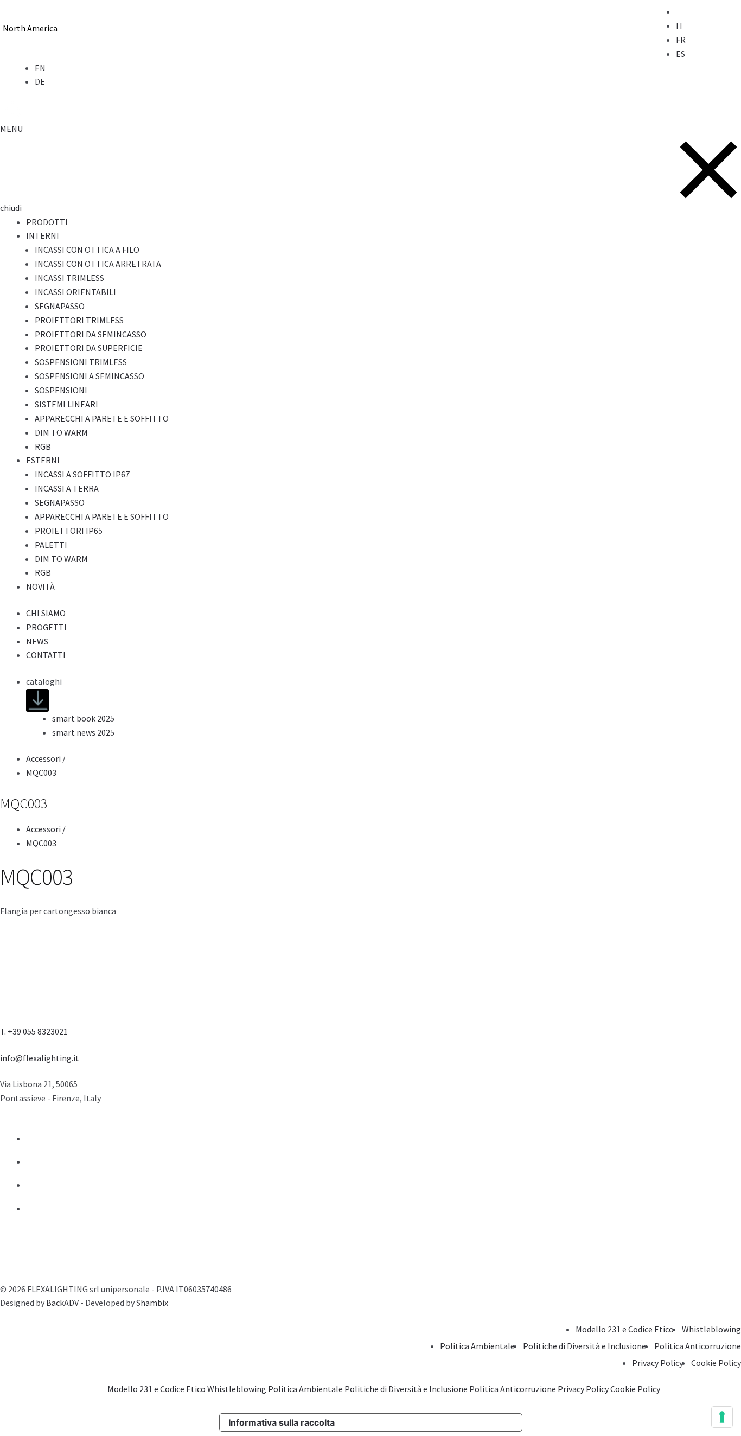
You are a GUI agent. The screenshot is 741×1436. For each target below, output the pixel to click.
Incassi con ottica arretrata (98, 263)
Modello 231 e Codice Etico (625, 1329)
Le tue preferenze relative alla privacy (433, 1422)
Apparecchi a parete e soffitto (102, 418)
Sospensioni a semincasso (89, 376)
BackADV (62, 1302)
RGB (43, 446)
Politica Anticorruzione (697, 1346)
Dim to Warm (61, 432)
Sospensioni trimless (81, 361)
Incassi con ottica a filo (87, 249)
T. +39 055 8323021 (34, 1031)
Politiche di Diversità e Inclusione (584, 1346)
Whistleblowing (711, 1329)
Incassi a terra (67, 488)
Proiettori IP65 (69, 530)
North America (30, 28)
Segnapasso (60, 306)
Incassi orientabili (75, 291)
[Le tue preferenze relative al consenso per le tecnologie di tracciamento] (722, 1417)
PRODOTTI (47, 221)
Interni (42, 235)
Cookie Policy (716, 1362)
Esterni (43, 460)
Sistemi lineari (66, 404)
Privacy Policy (657, 1362)
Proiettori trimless (79, 320)
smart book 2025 (83, 718)
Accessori (46, 758)
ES (680, 53)
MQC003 (41, 772)
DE (40, 81)
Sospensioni (61, 390)
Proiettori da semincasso (90, 334)
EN (40, 67)
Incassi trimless (69, 277)
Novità (40, 586)
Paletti (51, 544)
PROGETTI (46, 627)
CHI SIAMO (46, 613)
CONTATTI (46, 654)
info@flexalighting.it (39, 1057)
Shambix (152, 1302)
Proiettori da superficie (89, 347)
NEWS (37, 641)
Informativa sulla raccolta (281, 1422)
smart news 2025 (83, 732)
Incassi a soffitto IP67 (82, 474)
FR (681, 39)
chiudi (11, 207)
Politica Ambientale (477, 1346)
